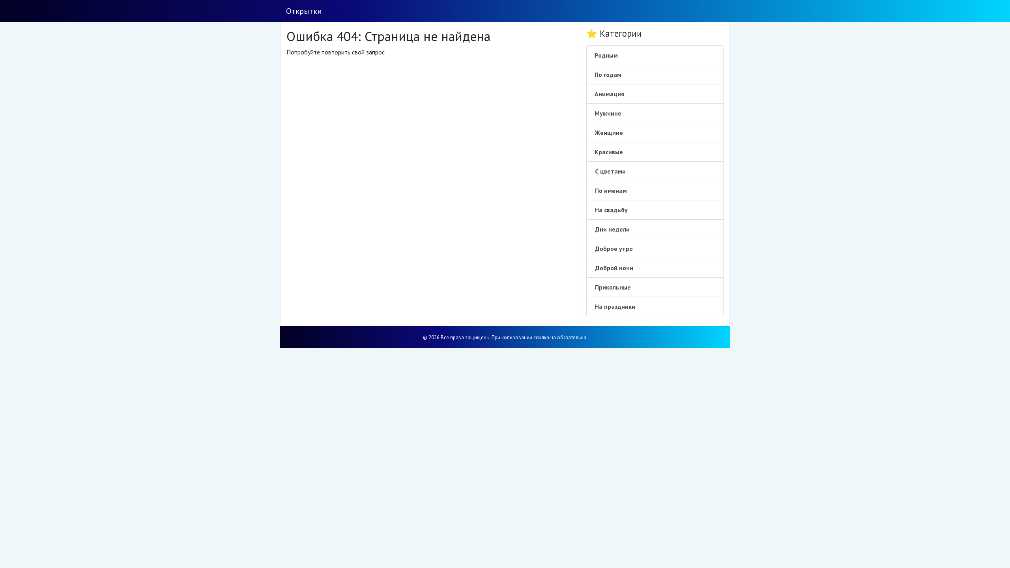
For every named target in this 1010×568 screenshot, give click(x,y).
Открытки (304, 11)
